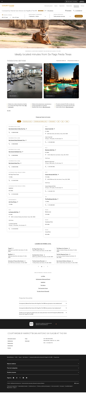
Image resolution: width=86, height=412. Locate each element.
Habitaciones (10, 340)
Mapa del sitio (9, 387)
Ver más (8, 110)
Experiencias (76, 5)
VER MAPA (69, 10)
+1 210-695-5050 (51, 142)
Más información (13, 95)
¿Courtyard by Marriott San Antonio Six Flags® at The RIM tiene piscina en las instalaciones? (40, 308)
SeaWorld (43, 282)
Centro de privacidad (55, 386)
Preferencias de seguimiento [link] (12, 386)
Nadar (67, 121)
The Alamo (43, 285)
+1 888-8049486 (14, 143)
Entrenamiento (52, 121)
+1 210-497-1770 (51, 191)
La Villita (43, 276)
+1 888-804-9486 (14, 132)
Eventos (82, 5)
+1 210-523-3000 (14, 194)
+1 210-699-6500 (51, 204)
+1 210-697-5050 (14, 180)
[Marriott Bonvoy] (81, 1)
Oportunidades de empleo (22, 386)
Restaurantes (69, 5)
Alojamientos (61, 5)
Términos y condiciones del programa (43, 386)
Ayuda (14, 387)
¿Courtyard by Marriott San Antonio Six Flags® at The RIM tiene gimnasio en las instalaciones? (40, 303)
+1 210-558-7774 (78, 10)
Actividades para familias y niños (40, 121)
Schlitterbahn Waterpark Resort (43, 279)
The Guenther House (43, 288)
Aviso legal (27, 340)
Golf (58, 121)
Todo (19, 121)
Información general (48, 5)
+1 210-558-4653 (14, 228)
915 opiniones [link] (50, 10)
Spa (62, 121)
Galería (55, 5)
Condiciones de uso (32, 386)
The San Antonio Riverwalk (43, 291)
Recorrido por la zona (27, 121)
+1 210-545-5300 (51, 166)
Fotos (26, 338)
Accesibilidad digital (68, 386)
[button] (71, 2)
